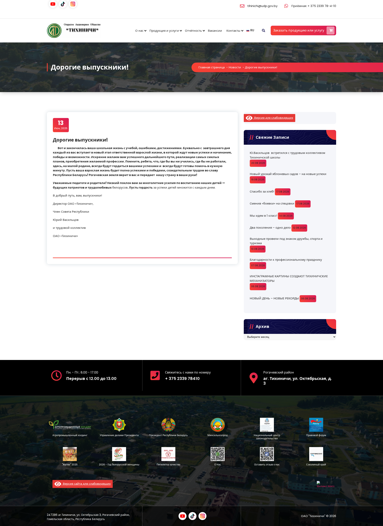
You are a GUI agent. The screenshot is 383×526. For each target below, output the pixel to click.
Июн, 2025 (60, 124)
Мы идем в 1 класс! (263, 215)
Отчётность (193, 31)
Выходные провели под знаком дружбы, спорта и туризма (286, 241)
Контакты (233, 31)
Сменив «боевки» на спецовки (272, 203)
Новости (235, 67)
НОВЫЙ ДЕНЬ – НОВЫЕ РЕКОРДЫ (274, 298)
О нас (139, 31)
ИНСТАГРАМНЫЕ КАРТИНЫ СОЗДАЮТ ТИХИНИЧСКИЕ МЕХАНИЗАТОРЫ (289, 278)
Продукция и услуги (164, 31)
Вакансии (215, 31)
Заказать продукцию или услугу (298, 30)
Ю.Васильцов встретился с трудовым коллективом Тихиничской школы (287, 155)
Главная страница (211, 67)
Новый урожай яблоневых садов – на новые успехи (288, 174)
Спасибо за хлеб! (262, 191)
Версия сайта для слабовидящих (86, 484)
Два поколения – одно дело (270, 227)
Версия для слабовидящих (273, 118)
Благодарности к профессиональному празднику (286, 260)
